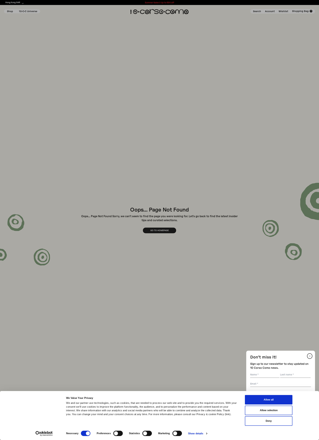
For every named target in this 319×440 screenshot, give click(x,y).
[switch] (118, 433)
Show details (195, 433)
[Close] (309, 356)
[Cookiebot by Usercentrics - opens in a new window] (44, 433)
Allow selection (269, 410)
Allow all (269, 399)
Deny (269, 420)
